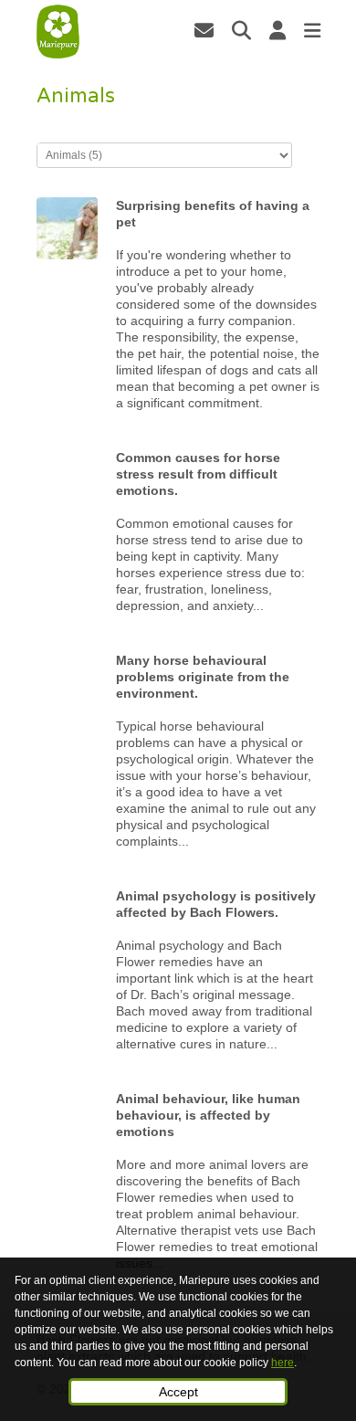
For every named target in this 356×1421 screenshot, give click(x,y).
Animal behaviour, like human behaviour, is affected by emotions (208, 1115)
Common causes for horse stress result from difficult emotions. (198, 474)
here (282, 1362)
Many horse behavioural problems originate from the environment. (202, 676)
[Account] (277, 30)
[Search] (241, 30)
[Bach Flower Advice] (58, 32)
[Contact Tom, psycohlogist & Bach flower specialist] (204, 30)
